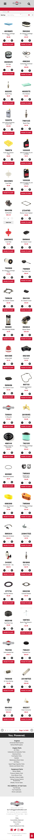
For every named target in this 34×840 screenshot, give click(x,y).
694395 (8, 355)
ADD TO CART (9, 44)
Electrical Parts (16, 754)
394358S (8, 180)
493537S (26, 91)
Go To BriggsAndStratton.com (17, 810)
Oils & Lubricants (16, 792)
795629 (8, 298)
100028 (26, 180)
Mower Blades (17, 771)
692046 (8, 620)
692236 (26, 591)
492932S (8, 61)
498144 (8, 443)
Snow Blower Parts (16, 775)
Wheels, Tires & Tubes (16, 782)
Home (4, 12)
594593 (8, 707)
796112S (26, 120)
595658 (8, 385)
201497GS (26, 678)
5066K (8, 326)
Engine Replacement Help (17, 825)
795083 (26, 473)
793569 (8, 268)
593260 (26, 31)
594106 (26, 298)
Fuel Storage (16, 788)
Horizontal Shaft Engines (16, 742)
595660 (26, 239)
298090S (8, 239)
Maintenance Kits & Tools (17, 760)
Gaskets (16, 758)
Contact (17, 824)
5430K (8, 562)
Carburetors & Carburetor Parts (16, 752)
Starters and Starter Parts (16, 766)
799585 (26, 268)
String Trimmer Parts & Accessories (17, 779)
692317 (26, 707)
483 (16, 730)
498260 (26, 61)
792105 (26, 443)
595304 (8, 533)
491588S (8, 31)
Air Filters (16, 750)
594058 (8, 210)
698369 (8, 503)
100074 (8, 120)
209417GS (26, 533)
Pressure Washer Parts (16, 773)
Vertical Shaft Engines (17, 745)
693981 (8, 474)
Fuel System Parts (17, 756)
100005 (26, 150)
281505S (26, 414)
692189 (26, 355)
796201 (26, 649)
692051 (8, 91)
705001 (8, 414)
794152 (8, 649)
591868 (26, 562)
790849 (8, 678)
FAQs (17, 818)
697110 (26, 384)
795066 (26, 503)
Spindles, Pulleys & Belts (16, 777)
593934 (26, 326)
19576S (26, 619)
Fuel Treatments (16, 790)
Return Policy (17, 822)
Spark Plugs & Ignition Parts (16, 764)
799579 (8, 150)
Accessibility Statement (16, 820)
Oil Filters (16, 762)
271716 (8, 591)
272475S (26, 210)
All (8, 12)
